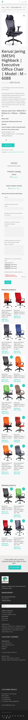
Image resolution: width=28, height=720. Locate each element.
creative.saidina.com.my (7, 631)
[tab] (14, 162)
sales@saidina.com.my (10, 705)
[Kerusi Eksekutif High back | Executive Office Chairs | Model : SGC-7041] (20, 528)
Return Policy (5, 620)
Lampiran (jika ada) (8, 262)
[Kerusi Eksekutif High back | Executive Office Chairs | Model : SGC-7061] (7, 393)
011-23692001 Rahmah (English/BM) (10, 701)
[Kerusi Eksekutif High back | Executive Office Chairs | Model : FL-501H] (20, 332)
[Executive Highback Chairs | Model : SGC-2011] (20, 393)
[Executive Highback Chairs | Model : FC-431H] (7, 424)
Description (14, 162)
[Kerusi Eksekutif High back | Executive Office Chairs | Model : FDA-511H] (7, 332)
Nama (6, 197)
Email (6, 206)
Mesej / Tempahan (9, 244)
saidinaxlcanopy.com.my (8, 628)
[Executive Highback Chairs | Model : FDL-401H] (20, 364)
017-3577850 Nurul (6, 699)
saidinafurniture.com (21, 626)
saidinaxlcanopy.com (20, 628)
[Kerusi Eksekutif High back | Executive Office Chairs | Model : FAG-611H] (7, 300)
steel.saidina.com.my (6, 630)
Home (3, 7)
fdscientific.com (11, 626)
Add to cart (8, 145)
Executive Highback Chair (16, 7)
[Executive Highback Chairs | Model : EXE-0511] (20, 424)
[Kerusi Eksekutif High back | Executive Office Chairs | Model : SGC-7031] (7, 453)
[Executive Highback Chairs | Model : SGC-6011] (7, 528)
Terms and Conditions (7, 612)
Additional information (14, 166)
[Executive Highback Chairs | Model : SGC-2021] (7, 364)
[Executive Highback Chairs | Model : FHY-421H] (20, 300)
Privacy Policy (5, 618)
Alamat (6, 226)
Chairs (7, 7)
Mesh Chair (22, 152)
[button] (25, 1)
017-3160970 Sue (6, 697)
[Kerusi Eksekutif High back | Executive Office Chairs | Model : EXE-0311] (20, 453)
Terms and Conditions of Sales (9, 614)
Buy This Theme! (15, 567)
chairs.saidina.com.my (17, 630)
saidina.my (4, 626)
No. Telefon (7, 215)
